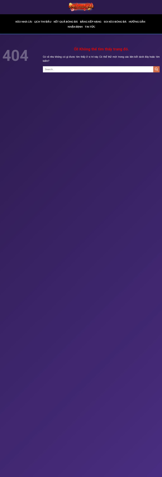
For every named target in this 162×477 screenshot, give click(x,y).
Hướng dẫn (137, 21)
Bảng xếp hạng (91, 21)
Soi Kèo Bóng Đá (115, 21)
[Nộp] (156, 69)
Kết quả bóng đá (66, 21)
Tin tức (90, 26)
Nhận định (75, 26)
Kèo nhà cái (24, 21)
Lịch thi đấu (42, 21)
